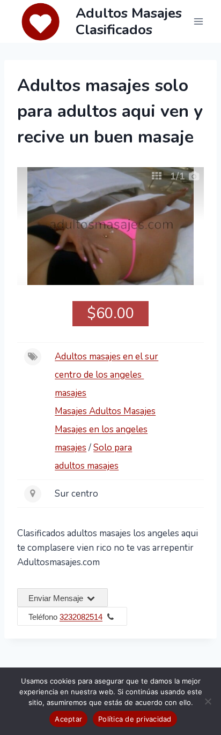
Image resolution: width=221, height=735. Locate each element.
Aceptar (68, 719)
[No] (207, 701)
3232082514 (81, 616)
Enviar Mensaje (56, 598)
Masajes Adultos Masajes (105, 411)
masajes (70, 393)
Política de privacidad (135, 719)
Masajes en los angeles (101, 429)
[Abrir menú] (198, 21)
